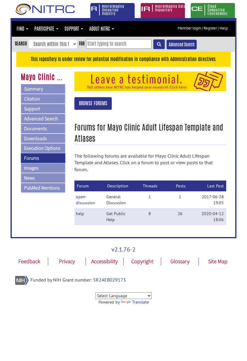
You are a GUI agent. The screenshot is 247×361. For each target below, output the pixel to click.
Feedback (29, 261)
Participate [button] (44, 28)
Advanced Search (182, 45)
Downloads (35, 138)
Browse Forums (93, 103)
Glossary (179, 261)
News (29, 178)
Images (31, 168)
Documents (35, 128)
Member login (189, 28)
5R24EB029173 (109, 280)
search (21, 43)
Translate (140, 302)
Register (210, 28)
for (82, 43)
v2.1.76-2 (123, 249)
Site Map (217, 261)
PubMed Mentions (42, 188)
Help (224, 28)
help (80, 213)
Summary (33, 89)
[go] (159, 44)
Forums (31, 158)
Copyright (142, 261)
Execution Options (42, 148)
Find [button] (21, 28)
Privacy (67, 261)
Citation (32, 99)
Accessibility (104, 261)
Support (32, 109)
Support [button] (72, 28)
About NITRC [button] (100, 28)
